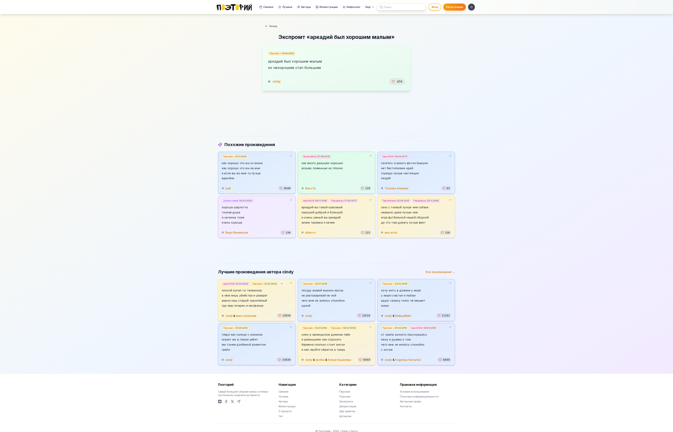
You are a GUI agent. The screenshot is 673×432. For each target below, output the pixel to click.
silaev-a (310, 232)
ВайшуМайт (403, 315)
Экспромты (346, 401)
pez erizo (391, 232)
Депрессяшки (237, 200)
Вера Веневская (236, 232)
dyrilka (320, 360)
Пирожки (344, 391)
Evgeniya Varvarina (408, 360)
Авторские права (410, 401)
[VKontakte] (220, 401)
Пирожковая (396, 200)
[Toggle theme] (471, 7)
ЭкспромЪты (316, 156)
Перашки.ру (344, 200)
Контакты (406, 406)
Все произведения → (440, 272)
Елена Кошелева (339, 360)
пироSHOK (395, 156)
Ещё (368, 6)
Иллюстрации (328, 6)
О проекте (285, 411)
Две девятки (347, 411)
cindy (277, 81)
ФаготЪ (310, 188)
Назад (273, 26)
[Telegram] (238, 401)
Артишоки (345, 416)
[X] (232, 401)
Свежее (268, 6)
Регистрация (454, 6)
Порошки (344, 396)
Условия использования (414, 391)
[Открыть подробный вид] (291, 155)
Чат (281, 416)
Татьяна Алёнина (396, 188)
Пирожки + (282, 53)
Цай (228, 188)
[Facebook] (226, 401)
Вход (435, 6)
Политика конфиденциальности (419, 396)
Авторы (306, 6)
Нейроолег (353, 6)
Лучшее (287, 6)
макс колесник (246, 315)
